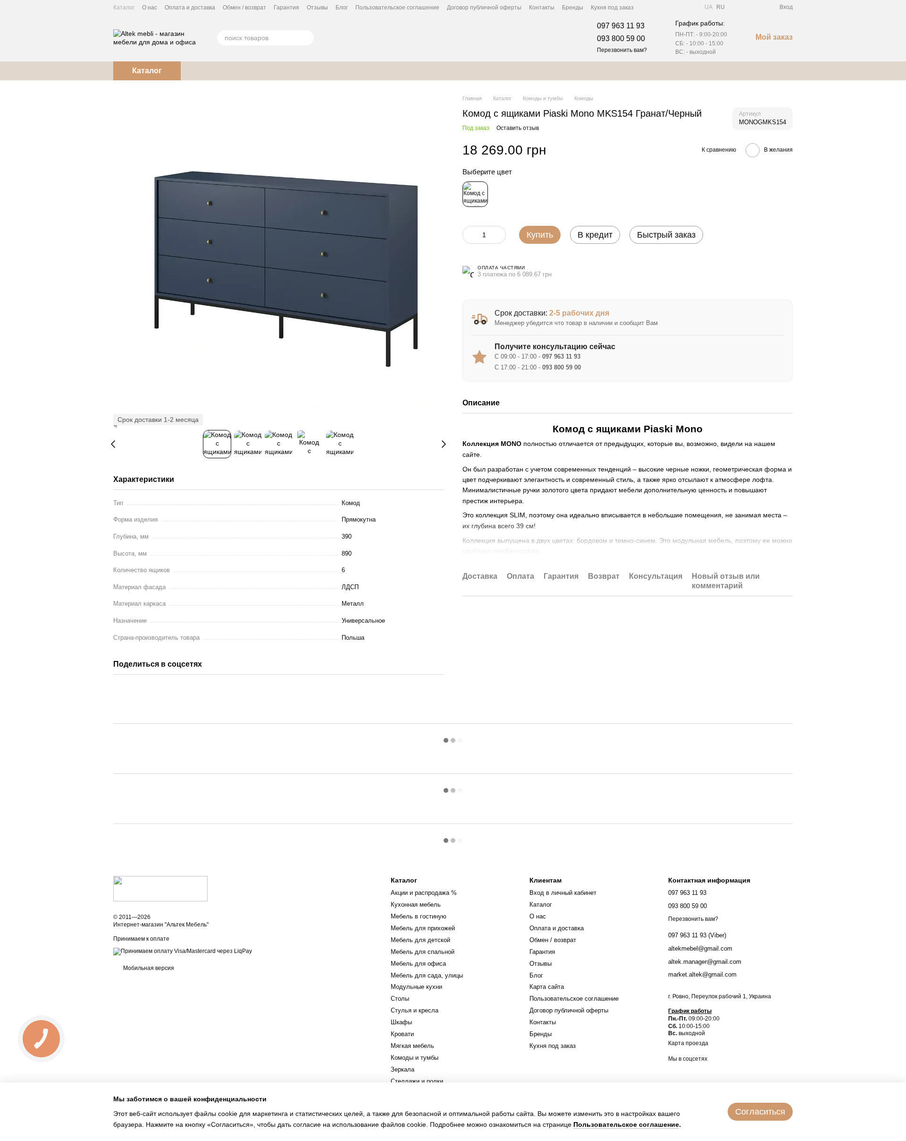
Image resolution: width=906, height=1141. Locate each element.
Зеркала (402, 1069)
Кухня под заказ (612, 7)
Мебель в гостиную (418, 916)
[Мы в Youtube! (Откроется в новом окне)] (658, 7)
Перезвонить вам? (622, 50)
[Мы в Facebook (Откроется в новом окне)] (647, 7)
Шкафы (401, 1022)
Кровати (402, 1034)
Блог (342, 7)
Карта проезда (688, 1043)
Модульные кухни (416, 986)
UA (709, 7)
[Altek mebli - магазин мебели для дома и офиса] (160, 888)
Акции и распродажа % (424, 892)
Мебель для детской (420, 940)
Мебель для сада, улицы (427, 975)
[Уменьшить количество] (469, 234)
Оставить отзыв (517, 128)
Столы (400, 998)
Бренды (572, 7)
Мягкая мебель (412, 1045)
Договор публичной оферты (484, 7)
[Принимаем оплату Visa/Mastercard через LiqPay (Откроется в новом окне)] (182, 951)
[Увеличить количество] (498, 234)
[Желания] (755, 7)
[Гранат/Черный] (475, 194)
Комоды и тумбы (414, 1057)
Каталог (123, 7)
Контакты (541, 7)
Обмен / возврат (244, 7)
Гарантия (286, 7)
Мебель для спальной (422, 951)
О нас (149, 7)
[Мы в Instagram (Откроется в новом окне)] (669, 7)
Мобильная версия (148, 968)
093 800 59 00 (621, 38)
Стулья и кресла (414, 1010)
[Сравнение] (738, 7)
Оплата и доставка (190, 7)
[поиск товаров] (306, 37)
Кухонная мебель (416, 904)
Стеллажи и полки (417, 1081)
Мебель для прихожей (423, 928)
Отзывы (317, 7)
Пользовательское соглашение (397, 7)
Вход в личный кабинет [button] (562, 892)
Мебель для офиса (418, 963)
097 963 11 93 (621, 26)
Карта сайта (546, 986)
